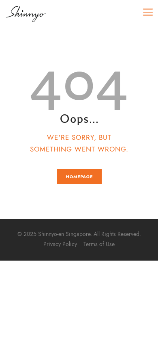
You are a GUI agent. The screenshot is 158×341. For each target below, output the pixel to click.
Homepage (79, 176)
